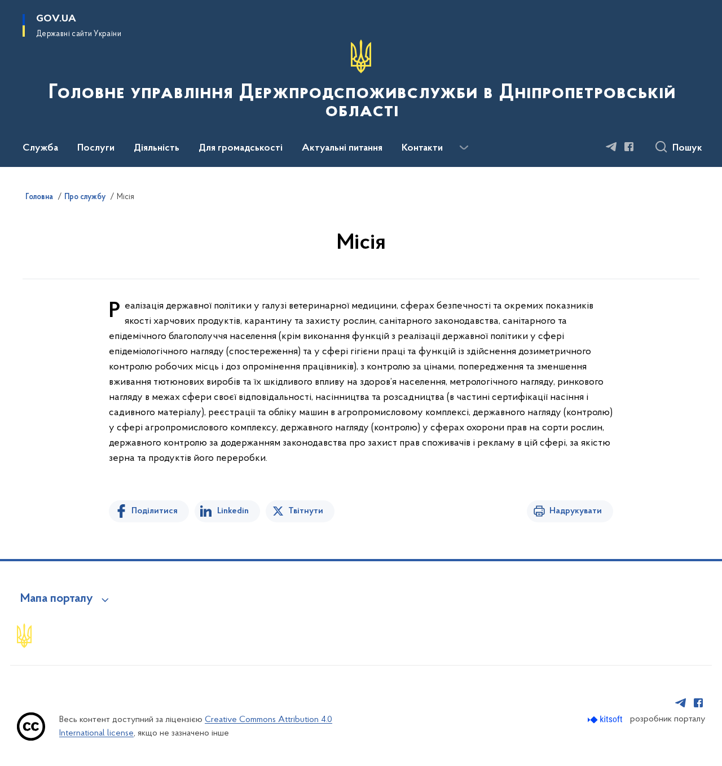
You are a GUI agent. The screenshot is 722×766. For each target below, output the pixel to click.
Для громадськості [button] (241, 148)
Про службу (84, 197)
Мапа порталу (56, 599)
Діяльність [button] (156, 148)
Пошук (687, 148)
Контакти (422, 148)
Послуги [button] (96, 148)
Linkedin (233, 511)
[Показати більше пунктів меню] (463, 147)
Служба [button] (40, 148)
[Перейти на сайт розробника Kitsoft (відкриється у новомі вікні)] (606, 719)
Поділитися (154, 511)
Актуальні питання (342, 148)
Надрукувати (575, 511)
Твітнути (305, 511)
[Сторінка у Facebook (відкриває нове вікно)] (629, 146)
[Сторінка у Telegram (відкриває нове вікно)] (611, 146)
